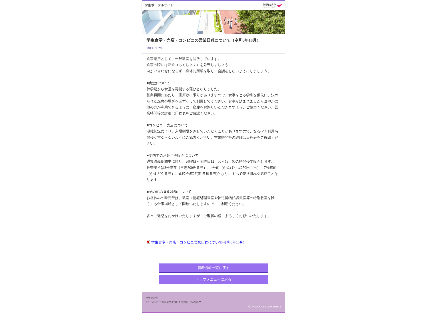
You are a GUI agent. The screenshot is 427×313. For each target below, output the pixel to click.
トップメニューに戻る (213, 279)
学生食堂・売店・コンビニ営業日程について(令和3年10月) (197, 242)
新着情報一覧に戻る (213, 268)
